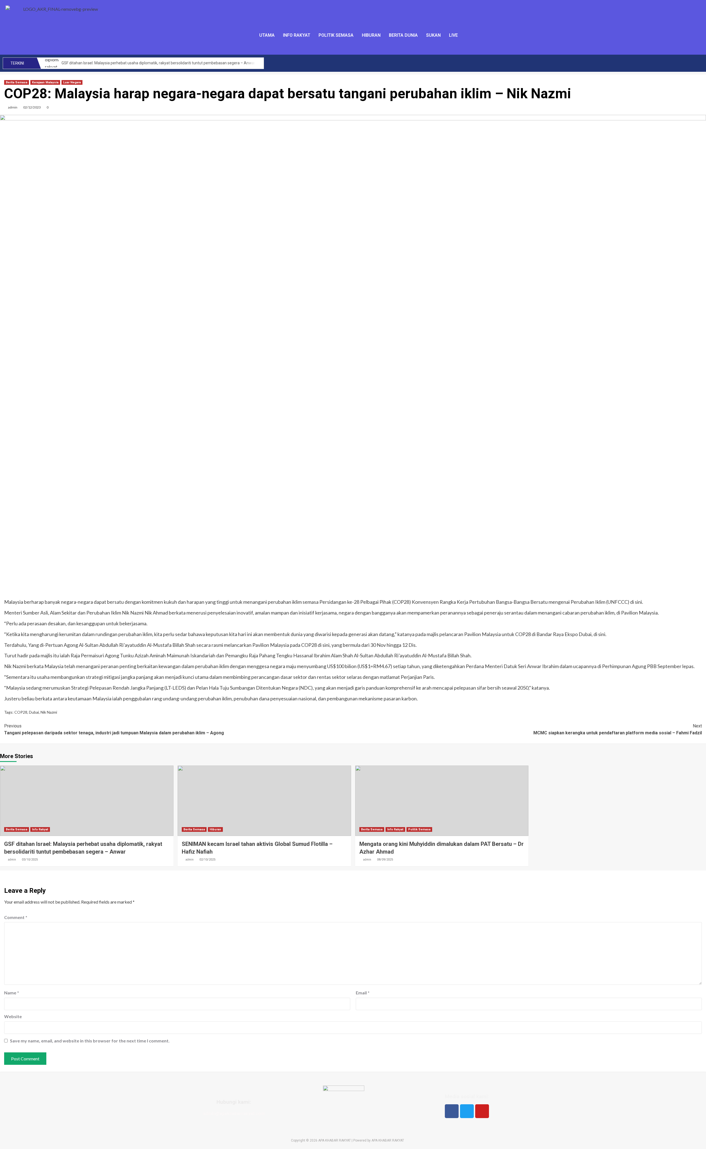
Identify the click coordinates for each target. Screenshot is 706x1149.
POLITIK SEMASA (336, 35)
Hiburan (215, 829)
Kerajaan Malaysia (45, 82)
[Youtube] (482, 1111)
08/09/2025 (385, 859)
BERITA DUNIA (403, 35)
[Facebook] (452, 1111)
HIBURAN (371, 35)
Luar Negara (72, 82)
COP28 (20, 712)
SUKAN (433, 35)
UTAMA (267, 35)
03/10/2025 (30, 859)
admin (12, 107)
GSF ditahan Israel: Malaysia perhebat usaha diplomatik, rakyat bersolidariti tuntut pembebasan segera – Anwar (158, 63)
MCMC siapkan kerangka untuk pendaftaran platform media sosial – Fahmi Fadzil (617, 729)
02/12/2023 (32, 107)
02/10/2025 (207, 859)
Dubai (34, 712)
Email (363, 992)
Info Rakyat (40, 829)
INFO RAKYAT (296, 35)
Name (11, 992)
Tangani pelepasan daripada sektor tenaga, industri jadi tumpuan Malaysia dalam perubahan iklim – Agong (114, 729)
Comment (15, 917)
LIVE (453, 35)
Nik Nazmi (49, 712)
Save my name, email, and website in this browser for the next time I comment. (90, 1040)
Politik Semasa (419, 829)
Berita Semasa (16, 82)
